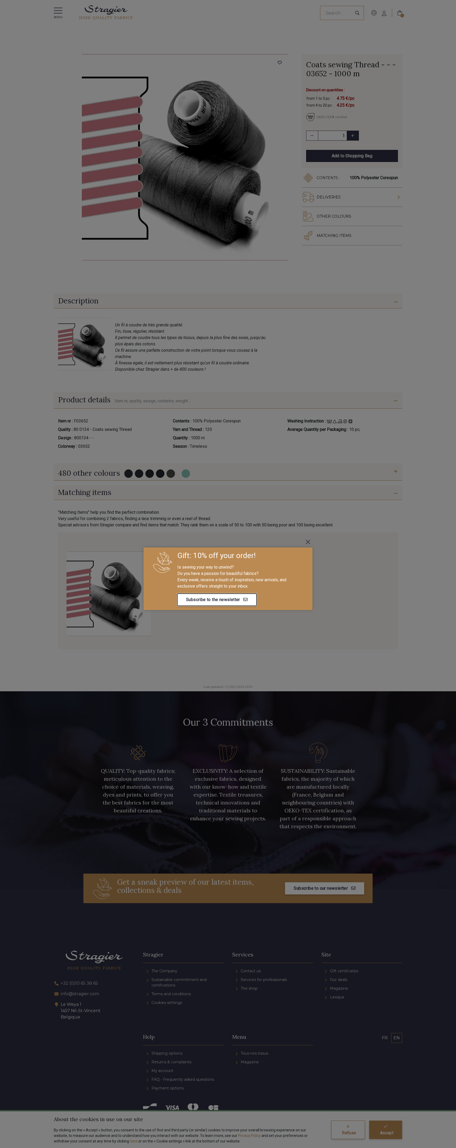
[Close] (307, 541)
